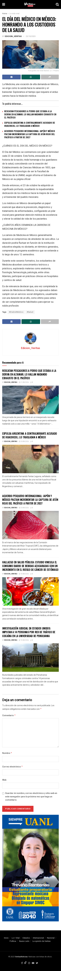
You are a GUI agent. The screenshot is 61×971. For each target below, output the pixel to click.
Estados (26, 937)
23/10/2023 (31, 36)
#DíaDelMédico (16, 312)
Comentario (9, 715)
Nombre (7, 753)
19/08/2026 (24, 574)
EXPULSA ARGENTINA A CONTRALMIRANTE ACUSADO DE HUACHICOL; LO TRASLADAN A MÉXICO (29, 124)
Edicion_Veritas (13, 36)
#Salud (30, 312)
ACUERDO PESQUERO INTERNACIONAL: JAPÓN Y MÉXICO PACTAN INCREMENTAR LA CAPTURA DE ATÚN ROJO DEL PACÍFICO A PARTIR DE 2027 (29, 134)
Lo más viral (14, 13)
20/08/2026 (24, 441)
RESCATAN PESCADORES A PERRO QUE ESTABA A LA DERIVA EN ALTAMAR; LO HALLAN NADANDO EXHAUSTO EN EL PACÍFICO (30, 114)
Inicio (6, 937)
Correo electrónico (12, 766)
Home (4, 13)
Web (4, 780)
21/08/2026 (24, 382)
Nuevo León (24, 941)
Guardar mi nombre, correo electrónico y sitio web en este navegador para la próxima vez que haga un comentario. (31, 796)
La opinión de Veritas (41, 941)
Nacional (50, 937)
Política (13, 941)
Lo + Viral (16, 937)
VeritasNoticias (21, 956)
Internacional (38, 937)
